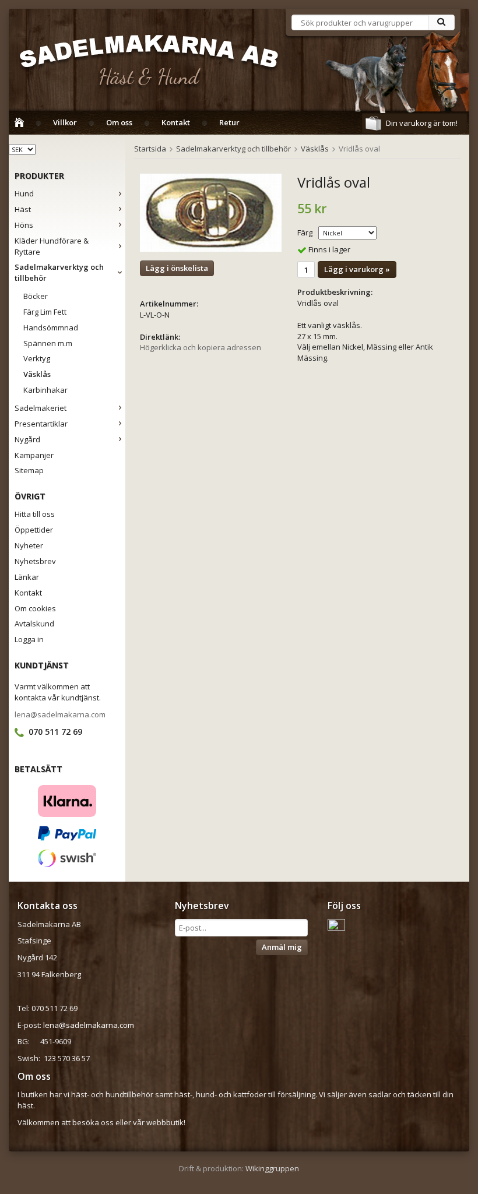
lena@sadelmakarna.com (60, 714)
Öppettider (34, 529)
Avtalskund (34, 623)
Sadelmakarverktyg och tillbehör (59, 272)
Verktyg (36, 358)
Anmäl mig (282, 947)
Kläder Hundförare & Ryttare (52, 246)
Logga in (29, 639)
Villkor (65, 122)
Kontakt (175, 122)
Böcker (35, 296)
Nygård (27, 439)
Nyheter (29, 545)
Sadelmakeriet (40, 408)
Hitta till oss (35, 514)
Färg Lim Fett (44, 312)
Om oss (119, 122)
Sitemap (29, 470)
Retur (229, 122)
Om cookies (35, 608)
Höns (24, 225)
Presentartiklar (41, 423)
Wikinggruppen (272, 1168)
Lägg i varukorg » (357, 269)
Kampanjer (34, 455)
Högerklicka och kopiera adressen (200, 347)
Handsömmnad (50, 327)
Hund (24, 193)
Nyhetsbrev (35, 561)
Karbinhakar (45, 390)
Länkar (27, 577)
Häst (23, 209)
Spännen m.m (47, 343)
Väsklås (37, 374)
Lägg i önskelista (177, 268)
